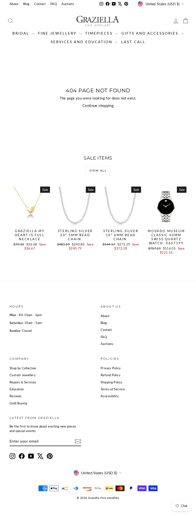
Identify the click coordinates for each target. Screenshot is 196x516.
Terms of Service (113, 389)
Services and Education (82, 42)
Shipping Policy (111, 382)
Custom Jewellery (23, 375)
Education (17, 389)
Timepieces (99, 33)
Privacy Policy (111, 368)
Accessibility (110, 396)
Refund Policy (110, 375)
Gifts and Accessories (150, 33)
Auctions (67, 4)
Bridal (21, 33)
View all (98, 170)
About (14, 4)
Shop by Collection (23, 368)
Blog (26, 4)
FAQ (53, 4)
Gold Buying (18, 403)
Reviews (16, 396)
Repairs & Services (23, 382)
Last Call (133, 42)
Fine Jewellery (58, 33)
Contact (40, 4)
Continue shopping (98, 105)
